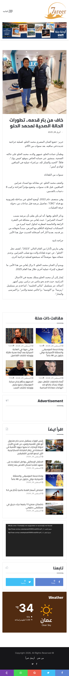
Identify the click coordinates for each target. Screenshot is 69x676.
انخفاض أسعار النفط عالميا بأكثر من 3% (24, 490)
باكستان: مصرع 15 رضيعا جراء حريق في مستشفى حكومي (24, 506)
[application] (34, 540)
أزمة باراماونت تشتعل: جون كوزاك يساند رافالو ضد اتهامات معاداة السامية (50, 384)
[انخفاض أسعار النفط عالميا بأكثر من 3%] (54, 495)
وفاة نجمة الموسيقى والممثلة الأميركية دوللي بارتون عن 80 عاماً (51, 352)
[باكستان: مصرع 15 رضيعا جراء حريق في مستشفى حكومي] (54, 509)
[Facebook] (36, 664)
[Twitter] (32, 664)
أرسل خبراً (30, 658)
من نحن (40, 658)
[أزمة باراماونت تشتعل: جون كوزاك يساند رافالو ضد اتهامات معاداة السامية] (49, 368)
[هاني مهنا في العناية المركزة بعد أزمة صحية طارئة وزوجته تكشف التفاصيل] (19, 335)
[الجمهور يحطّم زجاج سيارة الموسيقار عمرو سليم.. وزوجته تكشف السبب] (19, 368)
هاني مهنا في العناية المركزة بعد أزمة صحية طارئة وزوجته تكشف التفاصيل (19, 352)
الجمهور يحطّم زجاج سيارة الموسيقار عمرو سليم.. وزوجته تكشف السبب (21, 384)
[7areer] (55, 10)
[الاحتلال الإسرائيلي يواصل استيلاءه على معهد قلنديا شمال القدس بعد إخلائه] (54, 466)
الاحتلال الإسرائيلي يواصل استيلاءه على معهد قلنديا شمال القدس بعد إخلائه (25, 463)
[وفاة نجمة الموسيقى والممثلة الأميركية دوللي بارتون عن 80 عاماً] (49, 335)
